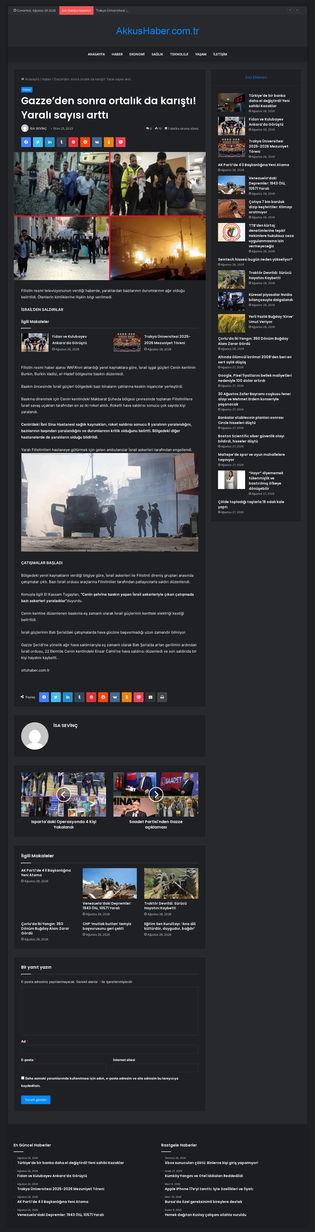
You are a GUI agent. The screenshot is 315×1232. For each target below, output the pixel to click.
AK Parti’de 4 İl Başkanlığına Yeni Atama (46, 873)
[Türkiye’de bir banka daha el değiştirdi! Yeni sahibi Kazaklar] (231, 102)
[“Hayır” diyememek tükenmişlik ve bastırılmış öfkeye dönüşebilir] (231, 480)
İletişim (220, 54)
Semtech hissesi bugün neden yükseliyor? (255, 259)
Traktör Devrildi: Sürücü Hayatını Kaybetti (165, 906)
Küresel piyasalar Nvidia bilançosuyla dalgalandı (271, 297)
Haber (117, 54)
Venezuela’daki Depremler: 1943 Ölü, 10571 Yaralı (107, 906)
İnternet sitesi (124, 1060)
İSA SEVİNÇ (38, 128)
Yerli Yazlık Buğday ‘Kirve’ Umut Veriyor (271, 319)
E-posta (28, 1060)
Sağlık (157, 54)
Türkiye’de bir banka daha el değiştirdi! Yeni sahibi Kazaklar (269, 100)
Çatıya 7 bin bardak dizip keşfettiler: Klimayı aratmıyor (270, 207)
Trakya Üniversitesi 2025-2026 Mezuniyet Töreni (133, 10)
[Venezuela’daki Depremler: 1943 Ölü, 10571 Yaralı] (110, 883)
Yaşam (200, 54)
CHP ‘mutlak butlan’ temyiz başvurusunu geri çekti (107, 926)
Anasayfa (96, 54)
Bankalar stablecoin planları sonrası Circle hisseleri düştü (251, 420)
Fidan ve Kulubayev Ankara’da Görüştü (266, 122)
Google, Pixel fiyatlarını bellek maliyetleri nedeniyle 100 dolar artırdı (255, 378)
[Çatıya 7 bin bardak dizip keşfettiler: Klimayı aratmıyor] (231, 208)
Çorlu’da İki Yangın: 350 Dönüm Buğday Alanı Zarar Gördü (45, 928)
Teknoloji (179, 54)
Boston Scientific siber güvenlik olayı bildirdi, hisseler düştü (251, 439)
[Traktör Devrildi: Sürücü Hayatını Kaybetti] (171, 883)
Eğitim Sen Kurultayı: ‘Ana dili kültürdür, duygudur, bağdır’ (170, 926)
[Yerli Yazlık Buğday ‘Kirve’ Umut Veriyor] (231, 323)
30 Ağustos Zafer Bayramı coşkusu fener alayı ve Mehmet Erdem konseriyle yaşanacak (254, 399)
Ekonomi (137, 54)
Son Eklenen (256, 77)
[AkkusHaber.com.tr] (157, 31)
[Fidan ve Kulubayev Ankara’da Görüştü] (34, 342)
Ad (24, 1041)
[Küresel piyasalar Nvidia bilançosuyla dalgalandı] (231, 301)
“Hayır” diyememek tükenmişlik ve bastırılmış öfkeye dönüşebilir (266, 481)
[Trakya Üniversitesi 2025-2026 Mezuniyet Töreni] (127, 342)
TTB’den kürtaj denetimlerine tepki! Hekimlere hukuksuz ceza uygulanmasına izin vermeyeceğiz (271, 236)
